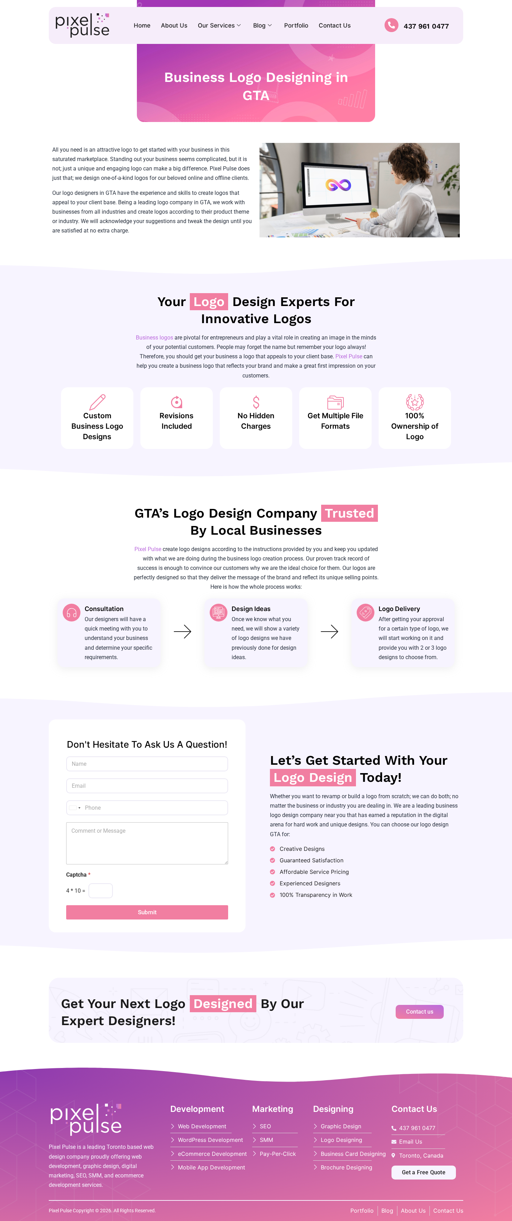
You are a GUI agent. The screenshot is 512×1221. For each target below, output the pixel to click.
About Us (174, 25)
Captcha (78, 874)
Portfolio (296, 25)
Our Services (216, 25)
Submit (147, 912)
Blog (259, 25)
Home (142, 25)
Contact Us (335, 25)
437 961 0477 (426, 25)
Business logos (154, 337)
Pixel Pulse (348, 356)
